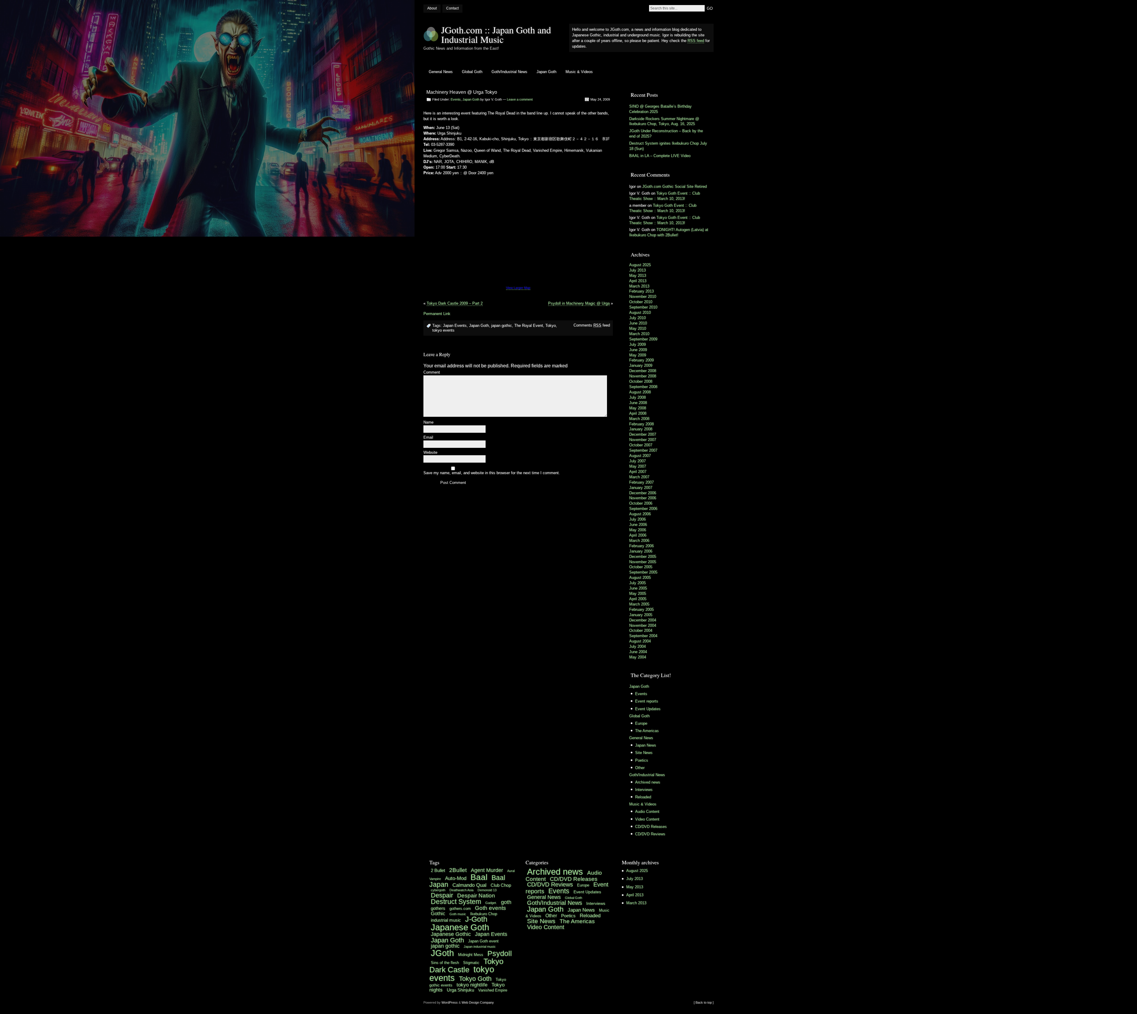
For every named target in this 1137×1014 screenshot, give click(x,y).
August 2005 (640, 577)
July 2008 (637, 397)
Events (456, 99)
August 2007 (640, 455)
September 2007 (643, 450)
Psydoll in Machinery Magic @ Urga (579, 303)
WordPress (449, 1002)
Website (430, 453)
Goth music (457, 914)
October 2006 (640, 503)
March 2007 (639, 477)
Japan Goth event (483, 941)
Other (640, 768)
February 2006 (641, 546)
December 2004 (642, 620)
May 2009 (637, 355)
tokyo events (443, 330)
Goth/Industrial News (509, 72)
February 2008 (641, 424)
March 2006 (639, 540)
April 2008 (637, 413)
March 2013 (639, 286)
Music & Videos (579, 72)
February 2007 (641, 482)
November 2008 (642, 376)
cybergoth (438, 890)
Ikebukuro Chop (483, 914)
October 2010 (640, 302)
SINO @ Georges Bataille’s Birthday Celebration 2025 (660, 109)
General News (441, 72)
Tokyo (550, 325)
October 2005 (640, 567)
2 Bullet (438, 870)
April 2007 (637, 471)
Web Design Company (478, 1002)
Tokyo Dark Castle (466, 965)
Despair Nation (476, 895)
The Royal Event (528, 325)
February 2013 (641, 291)
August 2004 (640, 641)
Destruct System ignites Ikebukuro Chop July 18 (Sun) (668, 146)
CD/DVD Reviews (650, 834)
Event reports (646, 701)
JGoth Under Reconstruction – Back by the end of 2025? (666, 133)
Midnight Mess (470, 954)
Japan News (645, 745)
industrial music (446, 920)
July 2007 (637, 461)
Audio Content (647, 811)
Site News (644, 752)
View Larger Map (518, 288)
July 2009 (637, 344)
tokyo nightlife (472, 984)
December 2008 (642, 371)
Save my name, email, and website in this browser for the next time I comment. (491, 473)
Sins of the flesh (445, 962)
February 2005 (641, 609)
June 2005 (638, 588)
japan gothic (501, 325)
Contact (452, 8)
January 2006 (640, 551)
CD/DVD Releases (651, 826)
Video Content (647, 819)
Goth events (490, 908)
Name (428, 422)
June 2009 (638, 350)
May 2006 (637, 530)
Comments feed (592, 325)
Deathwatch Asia (461, 890)
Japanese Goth (460, 927)
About (432, 8)
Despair (442, 895)
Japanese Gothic (451, 934)
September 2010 (643, 307)
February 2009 (641, 360)
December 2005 (642, 556)
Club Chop (501, 885)
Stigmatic (471, 962)
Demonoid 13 (487, 890)
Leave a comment (520, 99)
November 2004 (642, 625)
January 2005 (640, 615)
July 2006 (637, 519)
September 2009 (643, 339)
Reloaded (643, 797)
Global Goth (472, 72)
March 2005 (639, 604)
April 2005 (637, 599)
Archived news (647, 782)
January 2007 (640, 487)
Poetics (641, 760)
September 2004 (643, 636)
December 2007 (642, 434)
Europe (641, 723)
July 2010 (637, 318)
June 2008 (638, 403)
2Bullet (458, 870)
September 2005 (643, 572)
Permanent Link (436, 313)
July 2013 (637, 270)
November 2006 (642, 498)
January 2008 (640, 429)
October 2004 (640, 630)
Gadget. (491, 903)
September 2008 (643, 387)
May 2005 (637, 593)
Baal (478, 877)
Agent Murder (487, 870)
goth (506, 902)
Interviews (644, 789)
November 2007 (642, 439)
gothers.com (460, 908)
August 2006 (640, 514)
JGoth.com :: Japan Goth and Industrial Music (496, 34)
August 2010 (640, 312)
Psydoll (499, 954)
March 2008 (639, 418)
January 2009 (640, 365)
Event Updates (648, 709)
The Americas (647, 731)
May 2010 (637, 328)
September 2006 (643, 508)
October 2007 (640, 445)
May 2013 (637, 275)
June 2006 (638, 524)
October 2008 (640, 381)
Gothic (438, 913)
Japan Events (455, 325)
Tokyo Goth (475, 978)
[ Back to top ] (704, 1002)
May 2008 (637, 408)
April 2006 (637, 535)
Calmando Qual (469, 885)
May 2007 (637, 466)
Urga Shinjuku (460, 989)
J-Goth (476, 919)
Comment (431, 372)
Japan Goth (546, 72)
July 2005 (637, 583)
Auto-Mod (455, 878)
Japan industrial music (480, 946)
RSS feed (696, 40)
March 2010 (639, 334)
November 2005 (642, 562)
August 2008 (640, 392)
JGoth (442, 953)
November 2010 (642, 296)
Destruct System (456, 901)
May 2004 (637, 657)
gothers (438, 908)
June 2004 (638, 652)
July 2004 (637, 646)
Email (428, 438)
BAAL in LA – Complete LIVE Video (659, 156)
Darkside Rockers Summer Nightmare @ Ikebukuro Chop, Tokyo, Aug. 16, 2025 (664, 121)
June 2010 (638, 323)
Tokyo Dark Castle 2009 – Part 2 (455, 303)
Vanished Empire (492, 990)
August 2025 (640, 265)
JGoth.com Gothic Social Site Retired (674, 186)
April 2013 (637, 281)
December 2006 (642, 493)
